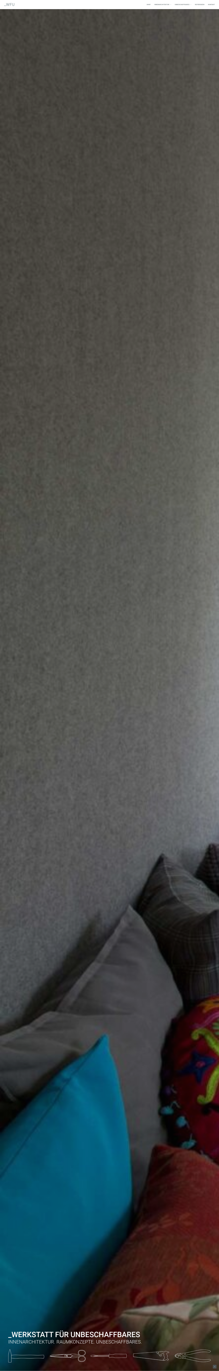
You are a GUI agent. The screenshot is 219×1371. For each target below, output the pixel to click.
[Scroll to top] (214, 1367)
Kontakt (211, 4)
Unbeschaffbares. (119, 1342)
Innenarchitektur (161, 4)
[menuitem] (149, 4)
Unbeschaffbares (182, 4)
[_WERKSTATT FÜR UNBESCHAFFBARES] (9, 4)
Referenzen (200, 4)
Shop (149, 4)
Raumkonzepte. (75, 1342)
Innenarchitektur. (31, 1342)
